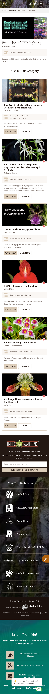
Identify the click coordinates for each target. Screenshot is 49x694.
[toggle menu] (47, 4)
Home (4, 10)
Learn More (25, 132)
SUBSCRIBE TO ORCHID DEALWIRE (24, 470)
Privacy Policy (35, 601)
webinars (12, 10)
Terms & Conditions (18, 601)
